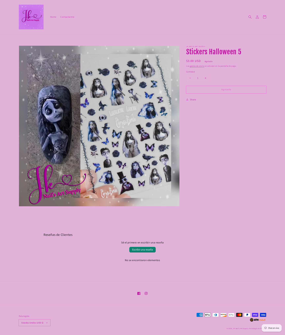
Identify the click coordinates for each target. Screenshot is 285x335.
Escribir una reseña (142, 249)
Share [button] (193, 99)
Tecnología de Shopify (257, 328)
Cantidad (190, 71)
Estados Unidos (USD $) (32, 322)
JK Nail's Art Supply (241, 328)
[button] (250, 17)
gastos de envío (197, 66)
